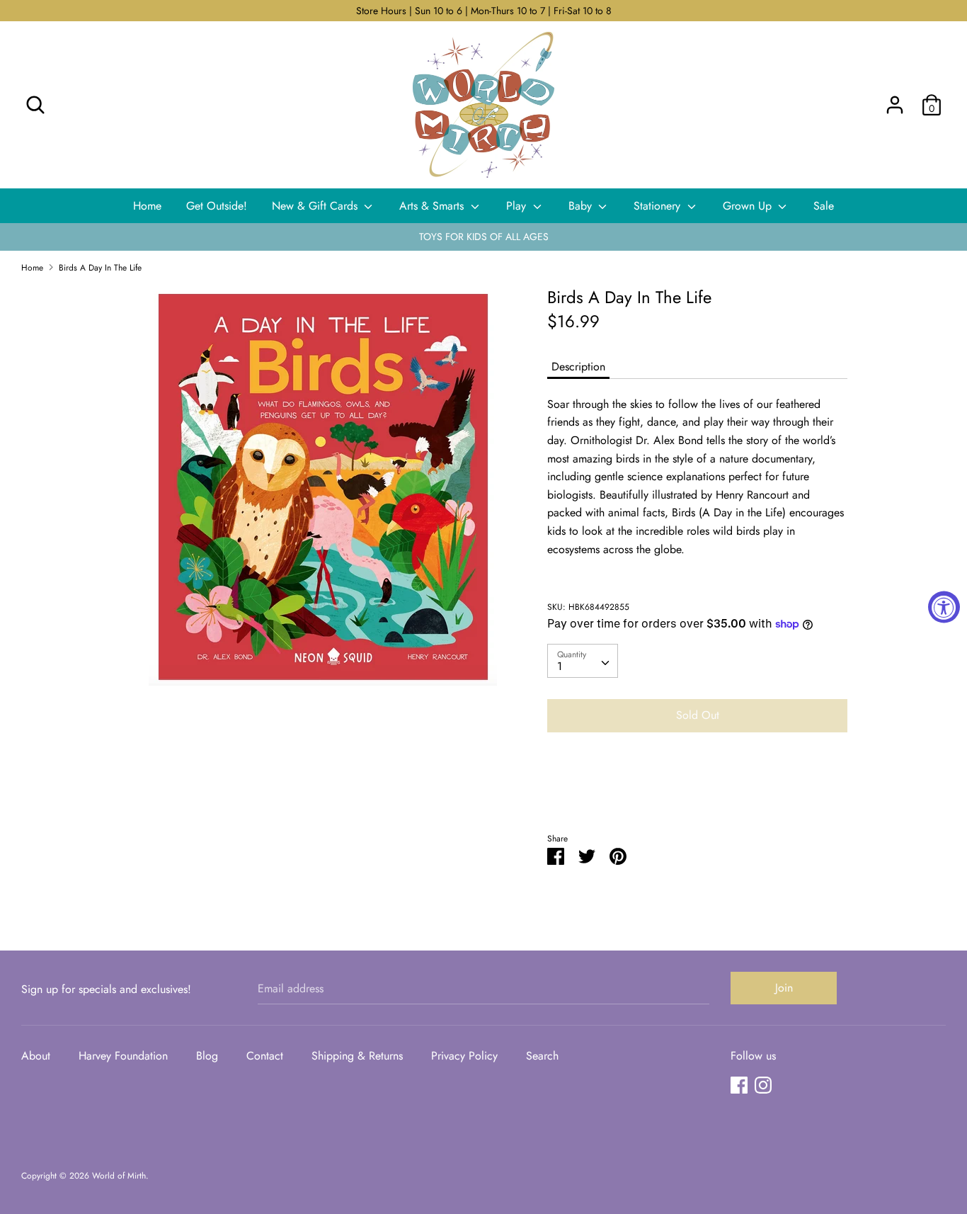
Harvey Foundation (123, 1056)
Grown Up (749, 206)
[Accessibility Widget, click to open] (944, 607)
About (35, 1056)
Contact (264, 1056)
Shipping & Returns (357, 1056)
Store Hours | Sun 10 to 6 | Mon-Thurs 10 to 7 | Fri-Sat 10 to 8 (484, 11)
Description (578, 366)
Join (784, 988)
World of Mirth (119, 1175)
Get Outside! (216, 206)
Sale (823, 206)
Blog (207, 1056)
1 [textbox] (559, 666)
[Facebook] (739, 1085)
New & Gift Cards (316, 206)
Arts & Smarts (433, 206)
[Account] (895, 99)
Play (518, 206)
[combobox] (582, 661)
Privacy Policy (464, 1056)
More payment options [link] (697, 792)
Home (147, 206)
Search (542, 1056)
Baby (581, 206)
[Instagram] (763, 1085)
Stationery (659, 206)
